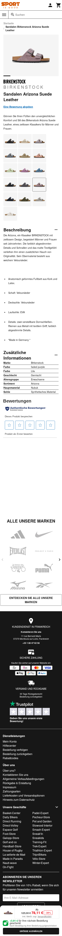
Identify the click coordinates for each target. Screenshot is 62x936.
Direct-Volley (10, 825)
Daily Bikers (10, 817)
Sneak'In (37, 834)
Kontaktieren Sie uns (31, 631)
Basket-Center (11, 813)
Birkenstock (23, 87)
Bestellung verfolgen (15, 750)
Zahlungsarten (11, 791)
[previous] (2, 559)
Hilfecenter (9, 746)
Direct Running (12, 821)
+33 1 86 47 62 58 (31, 642)
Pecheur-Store (41, 817)
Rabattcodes (10, 758)
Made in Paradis (13, 859)
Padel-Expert (40, 813)
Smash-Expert (41, 830)
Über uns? (9, 770)
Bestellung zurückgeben (31, 696)
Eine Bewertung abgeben (18, 106)
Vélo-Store (38, 859)
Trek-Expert (39, 846)
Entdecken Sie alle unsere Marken (31, 600)
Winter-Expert (40, 863)
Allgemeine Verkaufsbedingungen (23, 779)
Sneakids (38, 838)
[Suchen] (13, 15)
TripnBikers (39, 854)
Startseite (8, 23)
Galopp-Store (11, 838)
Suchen (20, 15)
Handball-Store (12, 846)
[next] (59, 559)
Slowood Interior (42, 825)
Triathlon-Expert (42, 850)
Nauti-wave (10, 863)
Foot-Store (9, 834)
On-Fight (8, 867)
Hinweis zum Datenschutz (19, 800)
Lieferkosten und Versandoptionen (24, 795)
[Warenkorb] (58, 5)
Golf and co (10, 842)
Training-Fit (39, 842)
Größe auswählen (31, 931)
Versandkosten (44, 916)
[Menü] (4, 15)
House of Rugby (13, 850)
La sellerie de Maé (14, 854)
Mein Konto (10, 741)
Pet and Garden (42, 821)
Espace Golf (10, 830)
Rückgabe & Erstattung (17, 783)
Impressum (9, 787)
